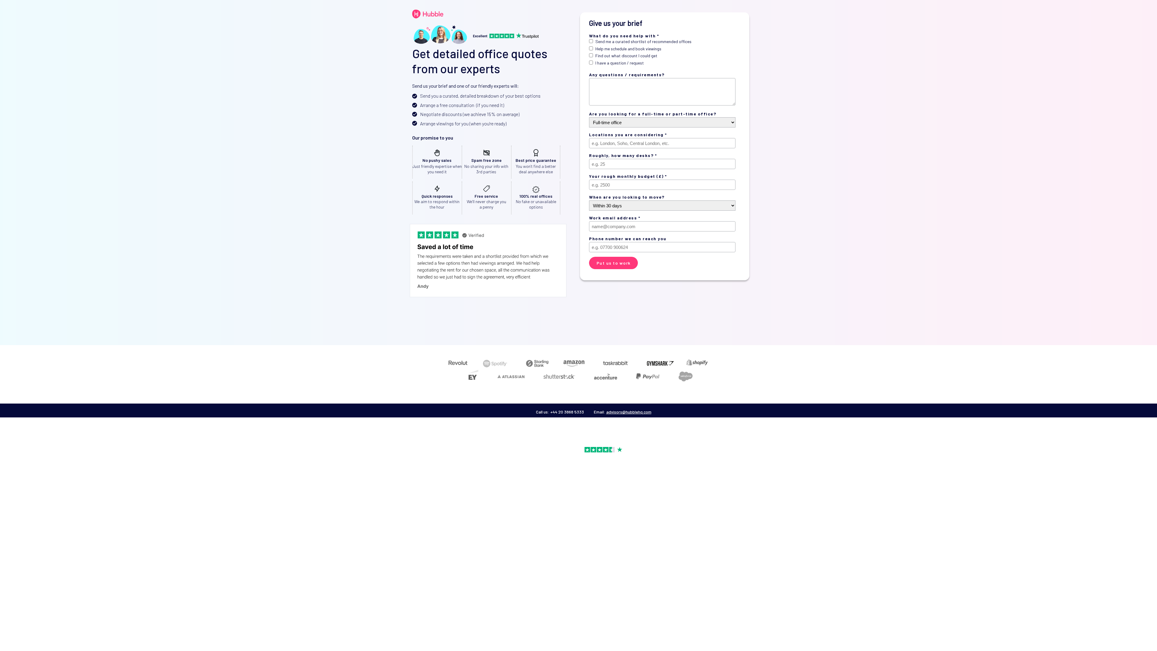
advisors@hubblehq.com (628, 411)
